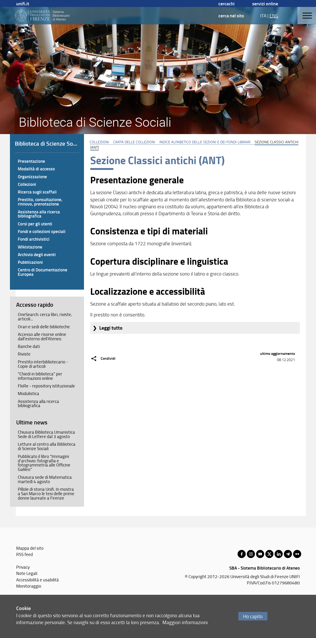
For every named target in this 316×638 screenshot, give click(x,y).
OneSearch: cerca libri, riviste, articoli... (45, 316)
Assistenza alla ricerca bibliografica (39, 214)
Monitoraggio (28, 586)
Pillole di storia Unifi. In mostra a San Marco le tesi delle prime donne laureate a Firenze (46, 493)
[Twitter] (269, 554)
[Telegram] (288, 554)
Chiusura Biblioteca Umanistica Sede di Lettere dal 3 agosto (46, 434)
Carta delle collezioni (134, 141)
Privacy (23, 567)
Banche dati (29, 346)
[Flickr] (297, 554)
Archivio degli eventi (37, 254)
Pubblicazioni (30, 262)
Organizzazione (32, 176)
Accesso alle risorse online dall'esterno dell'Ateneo (42, 336)
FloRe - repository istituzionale (46, 386)
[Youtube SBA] (260, 554)
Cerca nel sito (231, 15)
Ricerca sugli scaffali (37, 192)
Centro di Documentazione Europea (42, 272)
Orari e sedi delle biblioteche (44, 327)
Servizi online (265, 3)
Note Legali (26, 573)
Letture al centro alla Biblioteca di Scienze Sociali (46, 446)
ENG (274, 15)
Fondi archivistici (34, 239)
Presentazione (31, 161)
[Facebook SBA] (242, 554)
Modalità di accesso (36, 169)
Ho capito (253, 616)
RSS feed (24, 554)
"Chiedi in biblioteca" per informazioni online (40, 376)
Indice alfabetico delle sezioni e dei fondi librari (205, 141)
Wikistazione (30, 247)
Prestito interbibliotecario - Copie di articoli (43, 364)
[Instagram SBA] (251, 554)
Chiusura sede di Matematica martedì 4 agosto (45, 479)
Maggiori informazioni (185, 622)
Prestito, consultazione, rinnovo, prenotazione (40, 201)
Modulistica (28, 393)
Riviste (24, 354)
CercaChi (226, 3)
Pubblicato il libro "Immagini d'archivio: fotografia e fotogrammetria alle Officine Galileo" (44, 462)
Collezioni (99, 141)
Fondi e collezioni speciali (41, 231)
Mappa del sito (29, 548)
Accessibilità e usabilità (37, 580)
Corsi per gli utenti (35, 224)
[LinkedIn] (279, 554)
